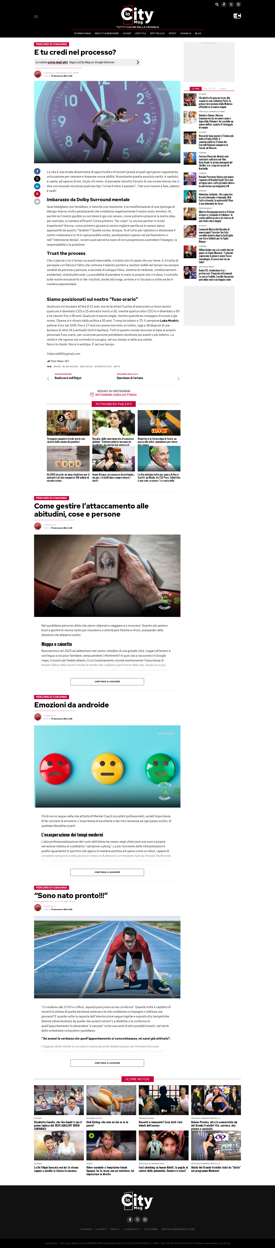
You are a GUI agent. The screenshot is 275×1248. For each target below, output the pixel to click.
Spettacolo (157, 33)
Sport (172, 33)
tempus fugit (104, 367)
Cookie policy (132, 1229)
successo (87, 367)
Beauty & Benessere (107, 33)
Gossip (127, 33)
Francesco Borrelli (61, 75)
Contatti (101, 1229)
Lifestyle (140, 33)
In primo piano (82, 33)
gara (58, 367)
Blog (198, 33)
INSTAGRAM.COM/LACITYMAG (116, 394)
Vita (117, 367)
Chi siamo (86, 1229)
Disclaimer (151, 1229)
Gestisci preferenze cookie (178, 1229)
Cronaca (185, 33)
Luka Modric (71, 367)
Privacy (115, 1229)
